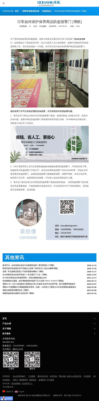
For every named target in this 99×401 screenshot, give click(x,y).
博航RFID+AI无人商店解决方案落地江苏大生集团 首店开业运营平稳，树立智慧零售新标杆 (39, 281)
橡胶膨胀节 (23, 380)
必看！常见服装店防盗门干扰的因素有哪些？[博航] (23, 269)
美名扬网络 (15, 384)
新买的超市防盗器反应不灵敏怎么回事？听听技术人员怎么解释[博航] (30, 266)
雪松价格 (62, 376)
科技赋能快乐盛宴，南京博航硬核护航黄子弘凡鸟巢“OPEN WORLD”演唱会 (33, 278)
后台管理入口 (27, 384)
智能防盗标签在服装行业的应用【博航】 (19, 291)
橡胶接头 (32, 380)
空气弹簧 (50, 380)
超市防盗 (53, 376)
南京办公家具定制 (74, 376)
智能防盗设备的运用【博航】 (14, 294)
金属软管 (42, 380)
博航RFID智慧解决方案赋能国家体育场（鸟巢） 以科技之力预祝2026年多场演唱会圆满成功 (39, 285)
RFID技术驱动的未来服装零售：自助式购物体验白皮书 (25, 275)
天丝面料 (87, 376)
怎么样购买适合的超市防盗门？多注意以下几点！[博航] (25, 272)
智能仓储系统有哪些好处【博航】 (16, 288)
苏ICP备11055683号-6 (72, 395)
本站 (78, 26)
